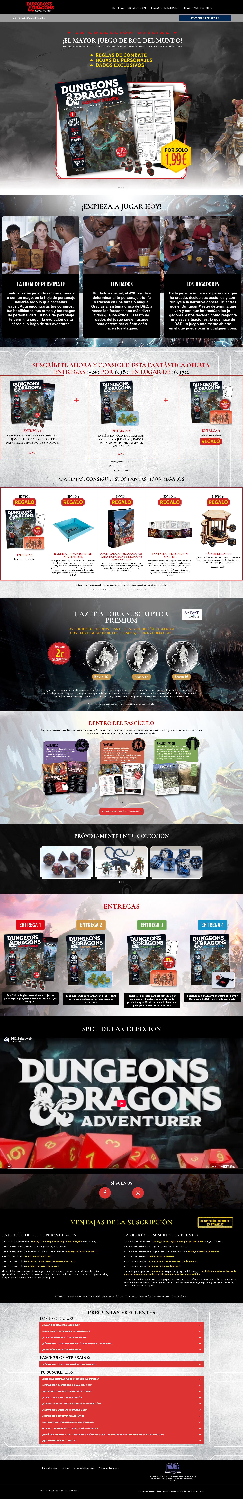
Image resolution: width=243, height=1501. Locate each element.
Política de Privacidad (186, 1491)
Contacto (200, 1491)
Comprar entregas (205, 18)
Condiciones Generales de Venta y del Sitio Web (157, 1491)
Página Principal (49, 1467)
